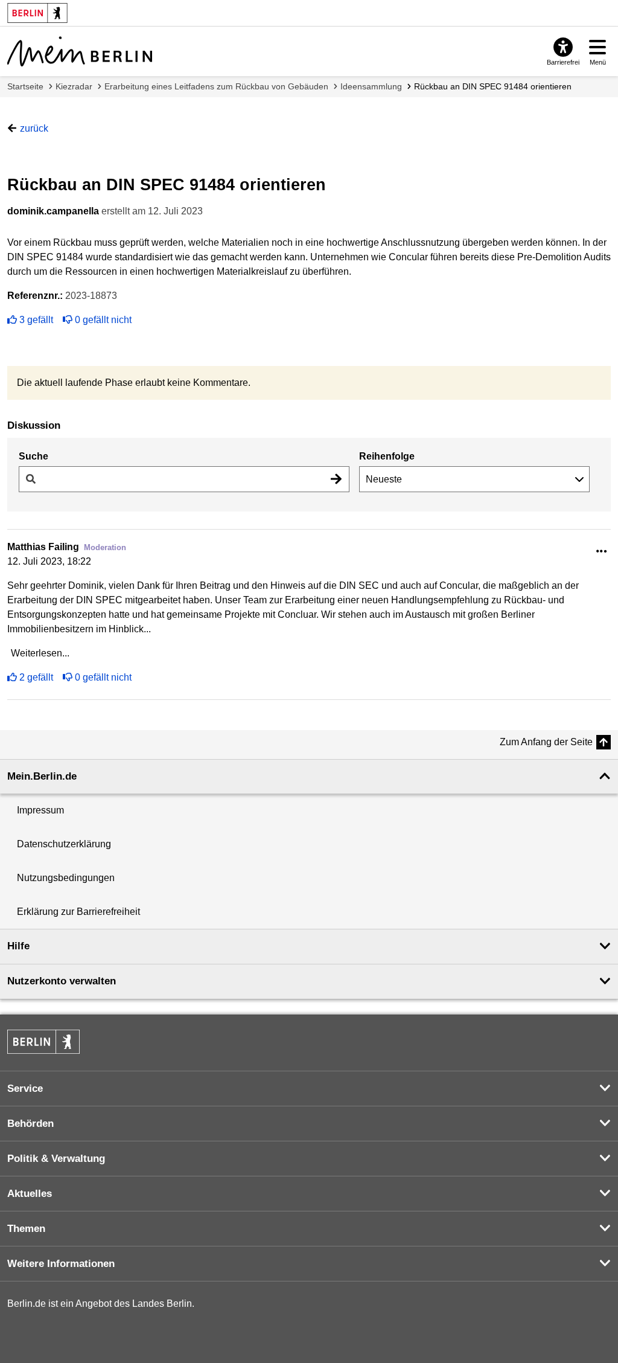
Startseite (25, 86)
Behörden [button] (30, 1123)
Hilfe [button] (18, 946)
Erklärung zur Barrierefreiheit (78, 911)
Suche (33, 456)
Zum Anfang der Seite (546, 742)
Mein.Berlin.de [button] (42, 776)
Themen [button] (26, 1228)
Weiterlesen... (40, 653)
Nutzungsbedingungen (66, 878)
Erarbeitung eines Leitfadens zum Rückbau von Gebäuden (216, 86)
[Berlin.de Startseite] (43, 1042)
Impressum (40, 810)
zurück (34, 128)
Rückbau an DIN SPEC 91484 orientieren (493, 86)
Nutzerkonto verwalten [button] (61, 981)
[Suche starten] (336, 479)
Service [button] (25, 1088)
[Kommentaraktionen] (602, 552)
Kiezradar (74, 86)
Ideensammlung (371, 86)
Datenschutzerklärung (64, 844)
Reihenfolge (387, 456)
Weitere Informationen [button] (61, 1263)
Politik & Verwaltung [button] (56, 1158)
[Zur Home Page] (79, 51)
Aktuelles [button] (29, 1193)
